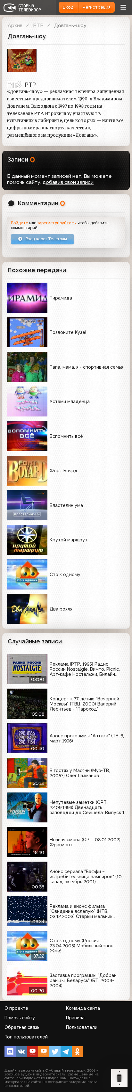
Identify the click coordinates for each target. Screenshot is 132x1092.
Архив (15, 25)
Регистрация (97, 7)
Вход (68, 7)
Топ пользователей (26, 1036)
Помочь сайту (19, 1017)
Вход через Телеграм (46, 238)
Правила (75, 1017)
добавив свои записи (68, 182)
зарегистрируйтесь (56, 223)
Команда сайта (83, 1008)
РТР (38, 25)
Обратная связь (21, 1027)
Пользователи (81, 1027)
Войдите (19, 223)
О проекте (16, 1008)
